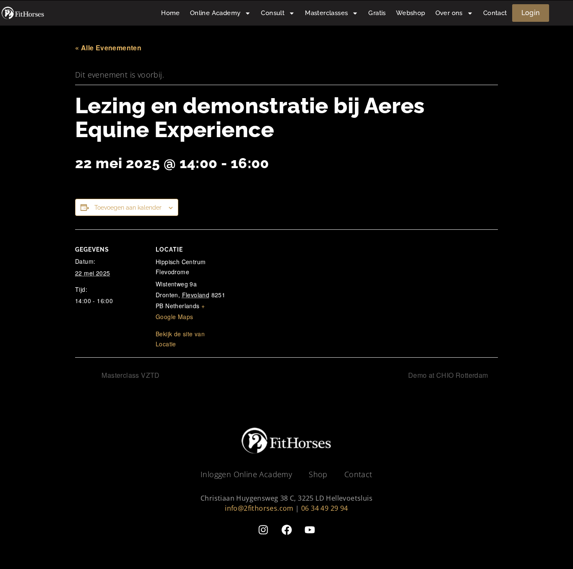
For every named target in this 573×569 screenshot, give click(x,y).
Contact (495, 13)
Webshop (410, 13)
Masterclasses (326, 13)
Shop (318, 474)
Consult (272, 13)
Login (530, 13)
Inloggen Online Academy (246, 474)
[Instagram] (263, 530)
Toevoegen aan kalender (127, 207)
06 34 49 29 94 (324, 508)
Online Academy (215, 13)
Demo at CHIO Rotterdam (449, 375)
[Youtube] (309, 530)
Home (170, 13)
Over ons (449, 13)
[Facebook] (286, 530)
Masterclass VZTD (130, 375)
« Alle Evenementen (108, 47)
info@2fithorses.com (259, 508)
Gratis (376, 13)
